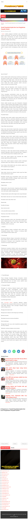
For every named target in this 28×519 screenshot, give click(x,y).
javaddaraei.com (5, 485)
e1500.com (4, 477)
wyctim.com (4, 499)
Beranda (15, 443)
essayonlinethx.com (6, 506)
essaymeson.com (5, 470)
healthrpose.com (5, 488)
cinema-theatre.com (6, 494)
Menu (3, 16)
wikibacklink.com (5, 480)
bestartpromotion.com (6, 486)
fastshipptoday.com (6, 503)
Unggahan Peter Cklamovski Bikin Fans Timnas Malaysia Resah (16, 396)
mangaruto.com (5, 498)
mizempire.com (5, 483)
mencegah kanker (8, 302)
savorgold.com (5, 478)
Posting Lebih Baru (4, 443)
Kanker (3, 33)
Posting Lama (24, 443)
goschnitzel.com (5, 509)
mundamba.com (5, 490)
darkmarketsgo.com (6, 501)
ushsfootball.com (5, 493)
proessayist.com (5, 504)
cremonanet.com (5, 482)
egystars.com (4, 472)
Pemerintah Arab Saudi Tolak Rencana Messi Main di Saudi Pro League (16, 359)
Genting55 (4, 507)
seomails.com (4, 475)
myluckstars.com (5, 491)
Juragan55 (4, 496)
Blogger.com (16, 516)
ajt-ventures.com (5, 474)
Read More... (8, 365)
